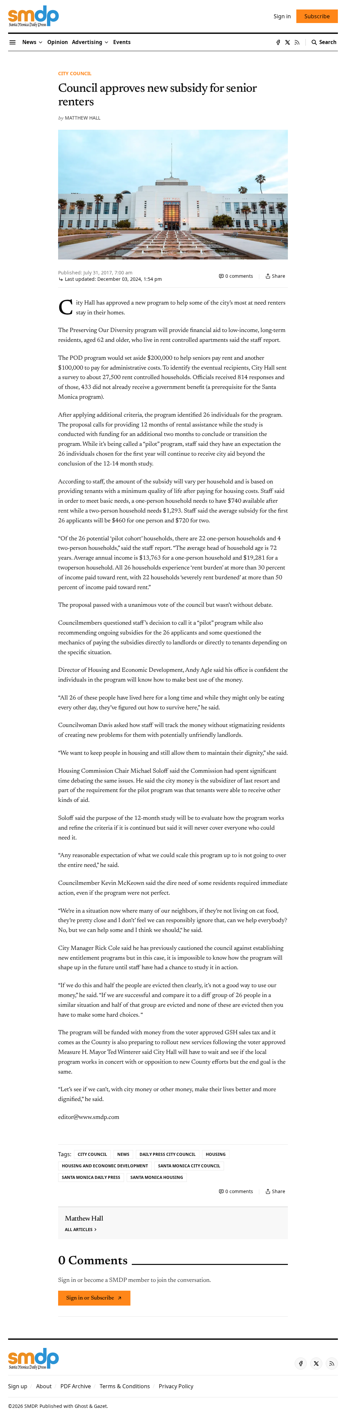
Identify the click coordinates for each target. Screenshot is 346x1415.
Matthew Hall (82, 118)
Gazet (100, 1406)
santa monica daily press (91, 1177)
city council (75, 73)
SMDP (30, 1406)
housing (216, 1154)
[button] (87, 42)
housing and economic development (105, 1166)
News (123, 1154)
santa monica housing (156, 1177)
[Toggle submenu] (40, 42)
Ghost (81, 1406)
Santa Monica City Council (189, 1166)
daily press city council (168, 1154)
